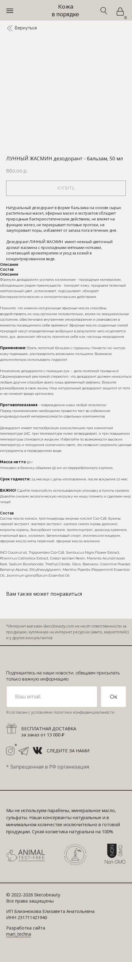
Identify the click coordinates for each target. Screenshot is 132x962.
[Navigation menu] (9, 11)
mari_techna (18, 934)
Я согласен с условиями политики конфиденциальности (60, 712)
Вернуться (26, 27)
